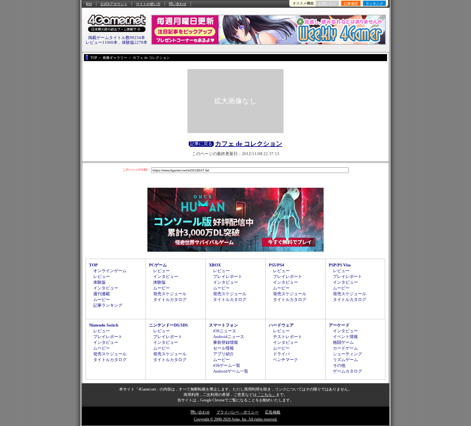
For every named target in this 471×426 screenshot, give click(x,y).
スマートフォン (223, 325)
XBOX (215, 265)
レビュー (101, 276)
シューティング (347, 353)
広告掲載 (272, 412)
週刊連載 (101, 293)
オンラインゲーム (110, 270)
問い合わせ (177, 4)
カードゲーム (345, 348)
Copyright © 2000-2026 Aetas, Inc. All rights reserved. (235, 419)
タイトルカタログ (169, 299)
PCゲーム (158, 265)
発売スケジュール (169, 293)
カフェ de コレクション (248, 143)
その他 (339, 365)
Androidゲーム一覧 (230, 371)
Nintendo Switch (103, 325)
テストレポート (287, 336)
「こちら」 (266, 394)
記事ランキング (107, 305)
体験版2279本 (134, 42)
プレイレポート (227, 276)
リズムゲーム (345, 359)
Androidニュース (228, 336)
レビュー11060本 (102, 42)
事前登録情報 (225, 342)
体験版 (99, 282)
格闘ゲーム (343, 342)
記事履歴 (351, 3)
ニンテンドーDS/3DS (168, 325)
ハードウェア (281, 325)
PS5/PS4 (276, 265)
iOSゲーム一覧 (226, 365)
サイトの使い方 (148, 4)
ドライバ (281, 353)
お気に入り (327, 3)
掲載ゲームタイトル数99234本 (116, 37)
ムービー (101, 299)
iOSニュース (224, 330)
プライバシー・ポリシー (237, 412)
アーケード (339, 325)
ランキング (374, 3)
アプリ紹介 (223, 353)
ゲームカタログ (347, 371)
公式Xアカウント (114, 4)
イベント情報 (345, 336)
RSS (89, 4)
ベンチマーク (285, 359)
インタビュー (105, 288)
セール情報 (223, 348)
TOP (93, 265)
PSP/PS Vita (340, 265)
